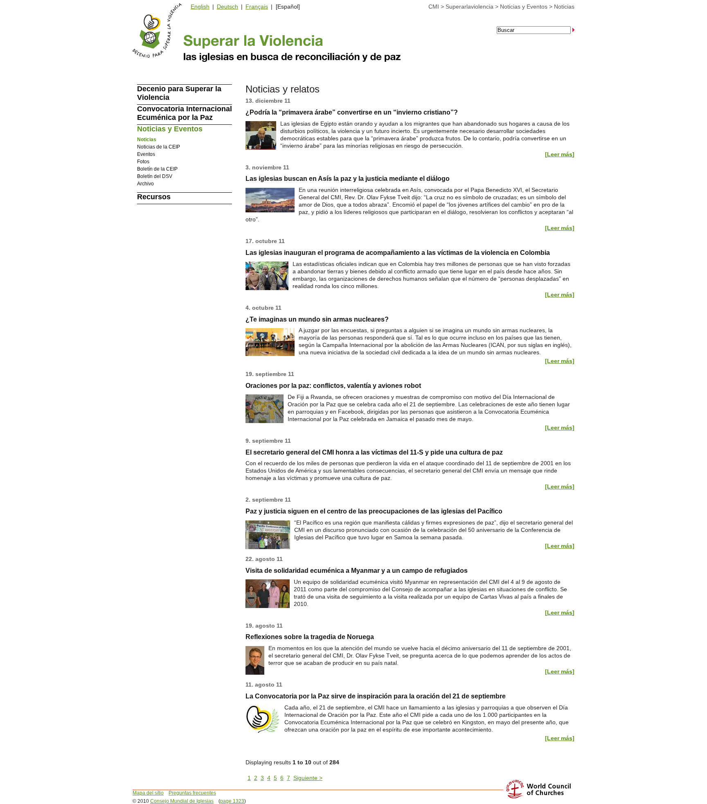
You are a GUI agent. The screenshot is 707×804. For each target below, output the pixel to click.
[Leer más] (559, 154)
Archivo (145, 184)
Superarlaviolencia (469, 6)
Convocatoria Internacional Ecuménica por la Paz (184, 113)
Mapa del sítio (148, 793)
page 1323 (232, 801)
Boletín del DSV (154, 176)
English (200, 6)
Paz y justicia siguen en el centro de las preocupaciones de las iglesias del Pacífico (373, 511)
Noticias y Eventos (523, 6)
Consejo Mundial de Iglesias (182, 801)
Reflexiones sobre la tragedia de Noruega (309, 636)
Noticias (564, 6)
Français (256, 6)
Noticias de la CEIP (158, 147)
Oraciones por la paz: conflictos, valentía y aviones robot (333, 385)
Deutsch (227, 6)
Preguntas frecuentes (192, 793)
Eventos (146, 154)
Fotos (143, 161)
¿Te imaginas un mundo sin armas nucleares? (317, 319)
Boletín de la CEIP (157, 169)
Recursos (154, 197)
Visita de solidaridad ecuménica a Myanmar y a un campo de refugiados (356, 570)
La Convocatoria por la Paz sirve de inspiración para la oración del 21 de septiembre (375, 696)
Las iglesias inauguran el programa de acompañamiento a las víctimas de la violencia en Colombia (397, 252)
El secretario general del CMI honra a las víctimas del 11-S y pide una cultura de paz (374, 452)
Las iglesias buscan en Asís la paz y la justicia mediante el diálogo (347, 178)
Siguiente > (307, 778)
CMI (433, 6)
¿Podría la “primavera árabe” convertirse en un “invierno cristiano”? (351, 112)
